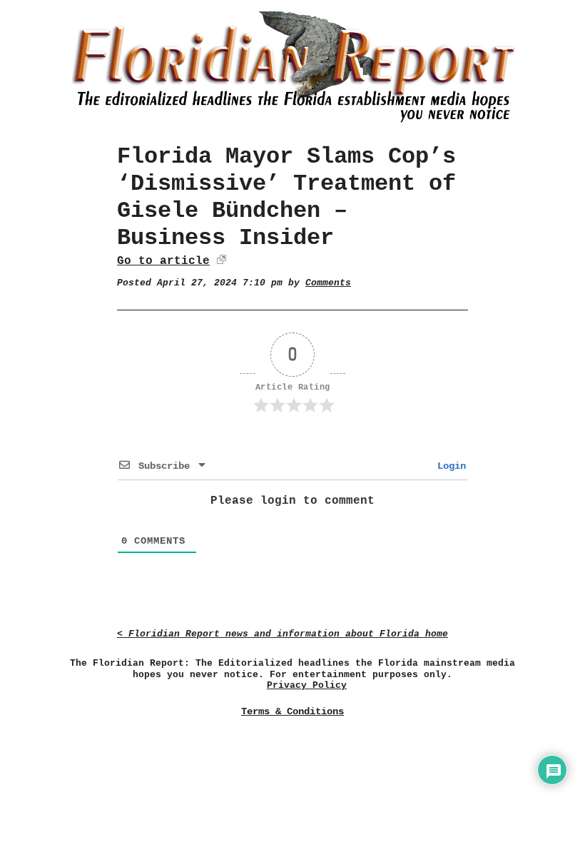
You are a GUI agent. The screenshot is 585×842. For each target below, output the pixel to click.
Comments (328, 283)
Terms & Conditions (292, 711)
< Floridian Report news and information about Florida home (282, 634)
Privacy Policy (307, 685)
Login (449, 466)
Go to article (163, 261)
